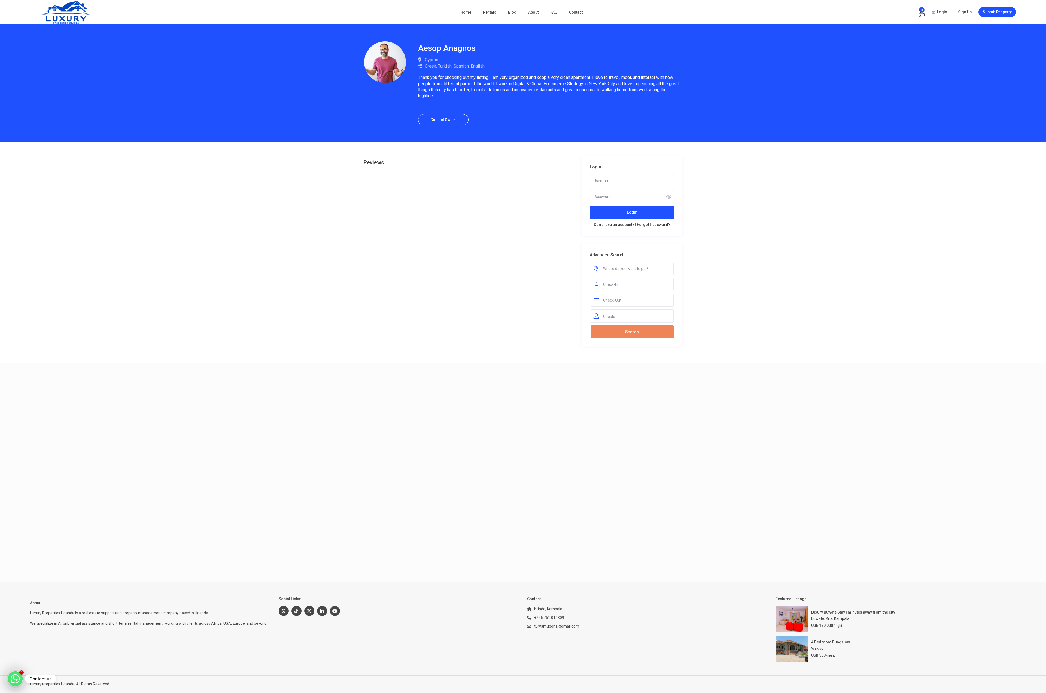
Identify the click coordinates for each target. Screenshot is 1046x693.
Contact (576, 12)
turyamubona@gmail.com (556, 626)
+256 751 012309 (549, 617)
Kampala (841, 618)
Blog (512, 12)
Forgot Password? (653, 224)
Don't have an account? (614, 224)
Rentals (489, 12)
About (533, 12)
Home (465, 12)
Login (632, 212)
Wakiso (817, 648)
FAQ (553, 12)
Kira (829, 618)
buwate (817, 618)
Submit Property (997, 12)
